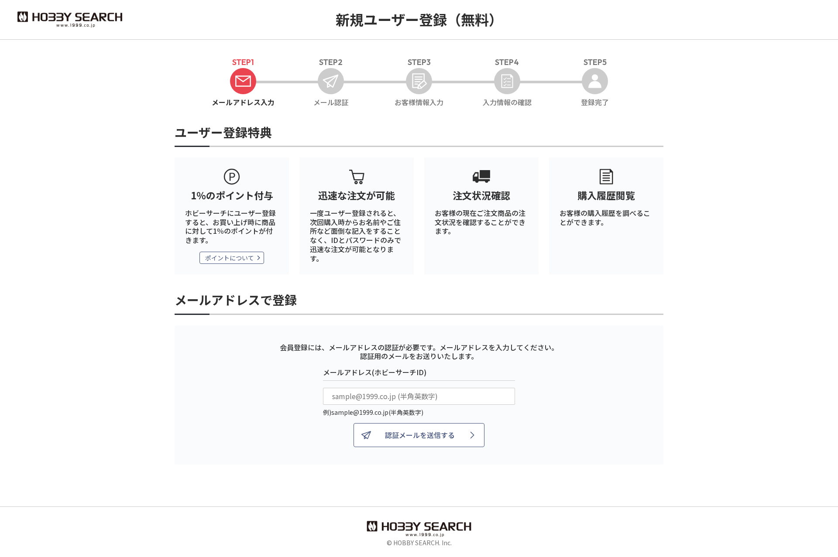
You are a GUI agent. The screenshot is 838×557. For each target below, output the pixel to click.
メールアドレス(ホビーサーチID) (374, 372)
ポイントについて (229, 257)
